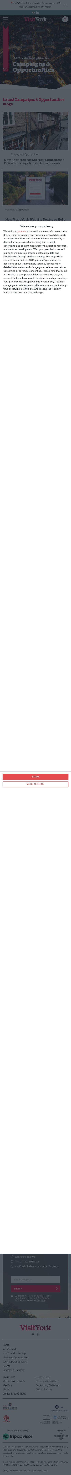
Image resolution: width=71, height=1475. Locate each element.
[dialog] (35, 737)
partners (21, 231)
